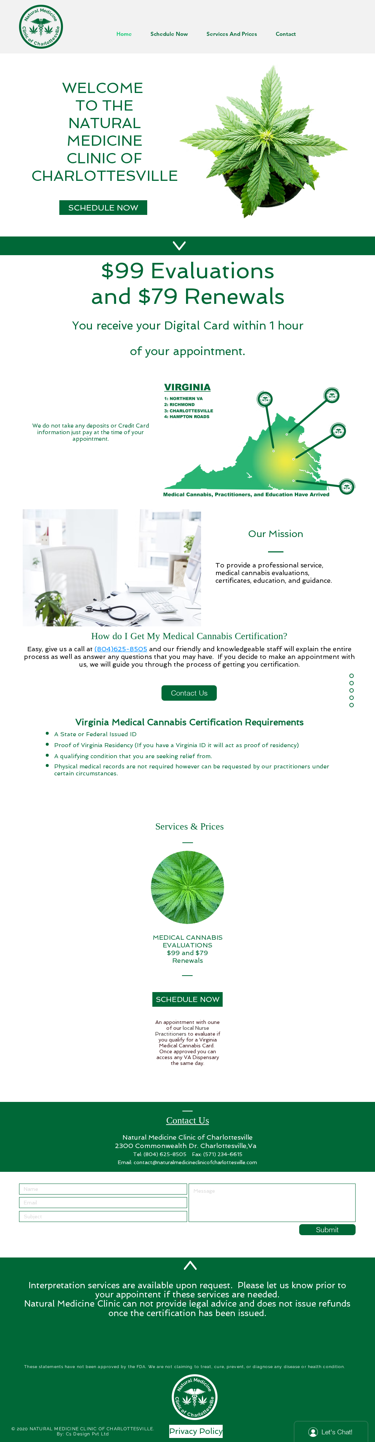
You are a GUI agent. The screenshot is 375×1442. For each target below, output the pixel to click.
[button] (187, 1300)
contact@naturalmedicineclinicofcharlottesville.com (195, 1162)
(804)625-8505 (120, 649)
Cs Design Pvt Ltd (87, 1434)
